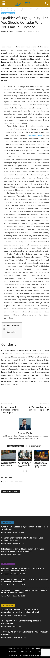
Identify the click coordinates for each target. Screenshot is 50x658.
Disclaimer (39, 648)
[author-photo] (25, 424)
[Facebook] (3, 37)
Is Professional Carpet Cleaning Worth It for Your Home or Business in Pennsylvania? (22, 550)
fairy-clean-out (6, 574)
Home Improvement (13, 9)
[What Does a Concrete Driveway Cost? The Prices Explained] (8, 455)
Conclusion (11, 332)
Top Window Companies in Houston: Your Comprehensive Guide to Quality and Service (21, 611)
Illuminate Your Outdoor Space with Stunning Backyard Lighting (40, 464)
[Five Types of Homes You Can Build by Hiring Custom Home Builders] (25, 455)
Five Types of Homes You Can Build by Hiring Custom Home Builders (25, 464)
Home (3, 9)
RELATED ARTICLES (15, 446)
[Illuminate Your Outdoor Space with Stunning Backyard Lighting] (41, 455)
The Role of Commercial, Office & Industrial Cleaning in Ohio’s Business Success (24, 591)
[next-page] (26, 471)
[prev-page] (23, 471)
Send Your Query (35, 651)
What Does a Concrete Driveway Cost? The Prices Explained (8, 463)
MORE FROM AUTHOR (33, 446)
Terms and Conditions (14, 648)
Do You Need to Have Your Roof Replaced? (38, 408)
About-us (24, 651)
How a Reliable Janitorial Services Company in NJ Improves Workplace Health (22, 569)
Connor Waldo (8, 31)
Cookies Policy (29, 648)
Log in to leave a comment (11, 482)
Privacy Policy (13, 651)
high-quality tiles (34, 135)
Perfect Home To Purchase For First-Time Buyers (10, 410)
